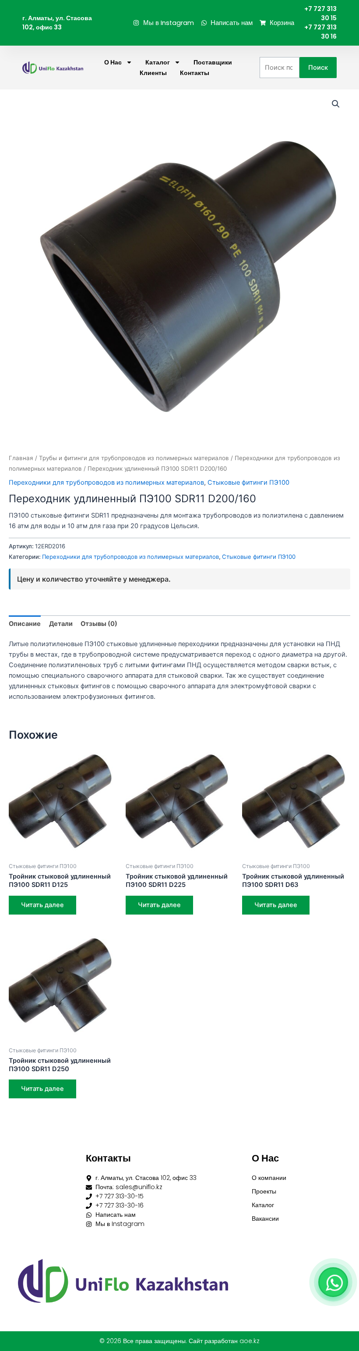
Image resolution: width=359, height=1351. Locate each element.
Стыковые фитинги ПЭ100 (248, 482)
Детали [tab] (61, 624)
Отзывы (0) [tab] (99, 624)
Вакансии (265, 1218)
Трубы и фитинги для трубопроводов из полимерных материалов (134, 457)
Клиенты (153, 72)
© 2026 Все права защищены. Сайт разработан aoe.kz (179, 1341)
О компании (269, 1177)
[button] (336, 104)
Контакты (194, 72)
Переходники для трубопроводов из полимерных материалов (106, 482)
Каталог (157, 62)
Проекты (264, 1191)
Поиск (318, 67)
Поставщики (213, 62)
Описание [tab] (25, 624)
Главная (21, 457)
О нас (113, 62)
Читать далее (42, 905)
